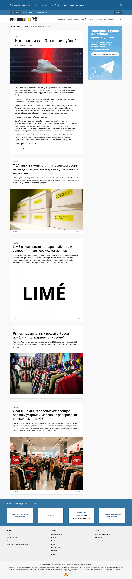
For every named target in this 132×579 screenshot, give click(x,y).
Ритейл (84, 19)
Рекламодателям (12, 537)
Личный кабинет (100, 541)
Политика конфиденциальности (17, 544)
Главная (12, 26)
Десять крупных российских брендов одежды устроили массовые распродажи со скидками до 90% (45, 415)
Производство (100, 19)
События (111, 19)
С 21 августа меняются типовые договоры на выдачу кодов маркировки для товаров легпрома (46, 169)
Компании (27, 13)
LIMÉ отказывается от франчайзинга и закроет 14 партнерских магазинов (42, 249)
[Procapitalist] (24, 19)
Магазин (15, 13)
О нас (9, 534)
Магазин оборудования (102, 534)
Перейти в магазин (76, 5)
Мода (91, 19)
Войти (118, 13)
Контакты (10, 541)
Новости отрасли (65, 19)
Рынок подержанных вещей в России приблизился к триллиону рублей (42, 335)
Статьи (19, 26)
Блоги (119, 19)
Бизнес (77, 19)
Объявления (41, 13)
